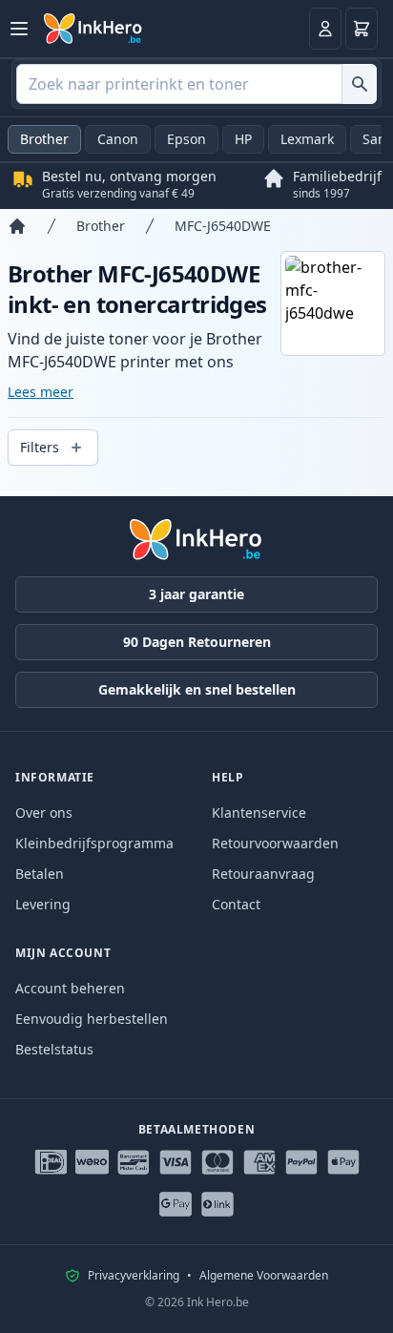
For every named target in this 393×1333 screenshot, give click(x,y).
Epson (186, 139)
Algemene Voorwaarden (263, 1275)
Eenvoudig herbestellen (91, 1019)
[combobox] (196, 84)
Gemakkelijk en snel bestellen (197, 689)
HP (243, 139)
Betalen (39, 873)
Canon (117, 139)
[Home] (17, 226)
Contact (236, 904)
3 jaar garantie (196, 594)
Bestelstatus (54, 1049)
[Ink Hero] (93, 29)
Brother (44, 139)
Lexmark (307, 139)
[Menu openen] (19, 29)
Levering (43, 904)
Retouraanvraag (263, 873)
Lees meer (40, 392)
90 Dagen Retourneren (197, 642)
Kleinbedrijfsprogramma (94, 843)
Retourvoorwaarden (275, 843)
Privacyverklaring (133, 1275)
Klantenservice (259, 812)
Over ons (43, 812)
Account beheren (70, 988)
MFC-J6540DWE (223, 226)
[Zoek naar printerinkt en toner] (359, 84)
